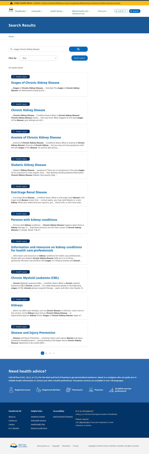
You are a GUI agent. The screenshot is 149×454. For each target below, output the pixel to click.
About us (12, 416)
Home (11, 36)
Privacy (75, 446)
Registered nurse (22, 390)
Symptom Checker (38, 416)
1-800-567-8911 (84, 422)
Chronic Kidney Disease (28, 110)
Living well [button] (35, 11)
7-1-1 (36, 377)
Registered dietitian (51, 390)
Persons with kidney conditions (34, 220)
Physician (99, 390)
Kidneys (17, 305)
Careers (12, 424)
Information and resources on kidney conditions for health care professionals (46, 248)
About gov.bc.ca (43, 446)
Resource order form (39, 428)
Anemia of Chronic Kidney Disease (36, 137)
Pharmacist (77, 390)
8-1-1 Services (14, 428)
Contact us (13, 420)
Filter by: (13, 58)
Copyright (55, 446)
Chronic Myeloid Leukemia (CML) (35, 278)
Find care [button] (102, 11)
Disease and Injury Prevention (33, 333)
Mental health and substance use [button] (80, 12)
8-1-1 (122, 11)
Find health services (38, 420)
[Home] (18, 9)
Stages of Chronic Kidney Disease (35, 83)
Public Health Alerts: (23, 3)
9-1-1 (80, 414)
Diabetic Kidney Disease (28, 165)
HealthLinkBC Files (38, 424)
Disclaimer (66, 446)
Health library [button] (56, 11)
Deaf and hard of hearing (63, 416)
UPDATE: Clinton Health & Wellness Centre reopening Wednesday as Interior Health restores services (76, 3)
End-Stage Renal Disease (29, 192)
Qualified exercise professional (123, 389)
